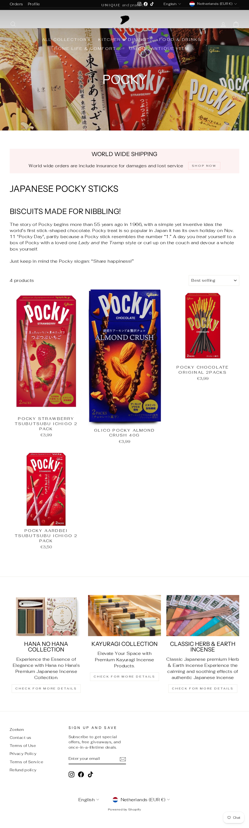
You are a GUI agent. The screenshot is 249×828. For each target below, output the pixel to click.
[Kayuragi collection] (124, 615)
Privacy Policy (23, 753)
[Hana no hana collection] (46, 615)
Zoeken (17, 729)
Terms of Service (26, 762)
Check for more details (46, 688)
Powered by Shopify (124, 809)
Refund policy (23, 770)
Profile (34, 4)
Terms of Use (23, 745)
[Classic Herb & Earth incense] (202, 615)
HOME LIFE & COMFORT (86, 48)
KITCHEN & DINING (123, 39)
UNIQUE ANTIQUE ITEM (160, 48)
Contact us (20, 737)
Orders (16, 4)
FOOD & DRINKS (181, 39)
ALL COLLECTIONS (66, 39)
